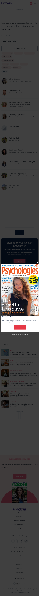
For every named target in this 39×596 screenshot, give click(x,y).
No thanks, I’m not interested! (20, 334)
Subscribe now (20, 327)
